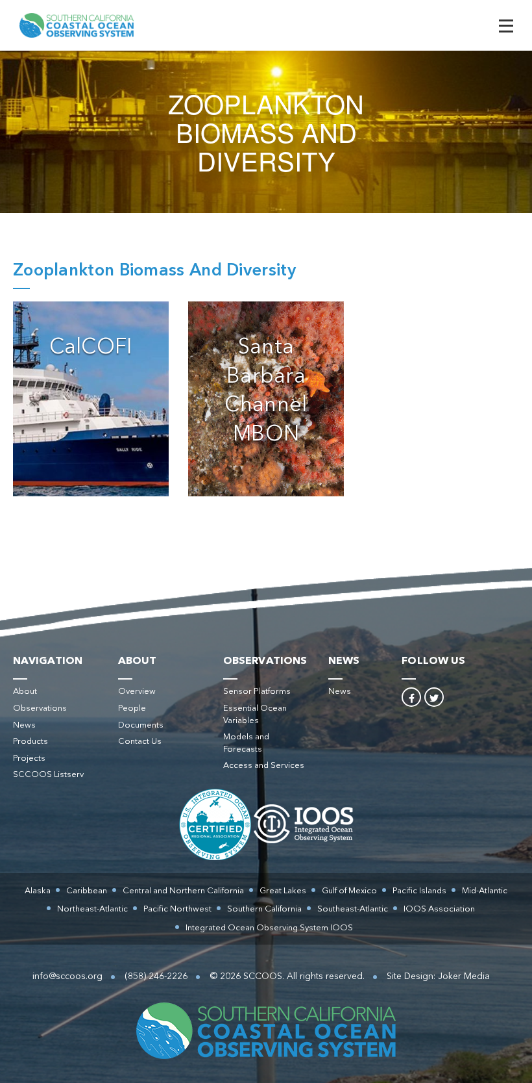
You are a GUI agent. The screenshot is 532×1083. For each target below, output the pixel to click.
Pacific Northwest (177, 909)
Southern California (264, 909)
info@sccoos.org (67, 976)
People (132, 708)
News (24, 725)
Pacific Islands (419, 891)
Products (30, 741)
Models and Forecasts (246, 743)
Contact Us (140, 741)
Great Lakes (283, 891)
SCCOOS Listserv (48, 775)
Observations (40, 708)
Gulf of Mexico (349, 891)
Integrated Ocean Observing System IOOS (269, 928)
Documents (140, 725)
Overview (137, 691)
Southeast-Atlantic (352, 909)
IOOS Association (439, 909)
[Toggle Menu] (506, 26)
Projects (29, 758)
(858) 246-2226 (156, 976)
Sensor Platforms (257, 691)
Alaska (38, 891)
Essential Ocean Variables (255, 714)
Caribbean (86, 891)
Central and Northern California (183, 891)
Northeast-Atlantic (92, 909)
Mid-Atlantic (484, 891)
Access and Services (263, 765)
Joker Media (464, 976)
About (25, 691)
